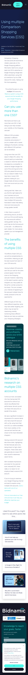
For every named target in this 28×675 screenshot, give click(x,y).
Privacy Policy (11, 653)
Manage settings (14, 662)
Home (2, 50)
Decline (14, 669)
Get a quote (18, 4)
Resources (8, 50)
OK (14, 665)
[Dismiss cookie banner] (23, 646)
